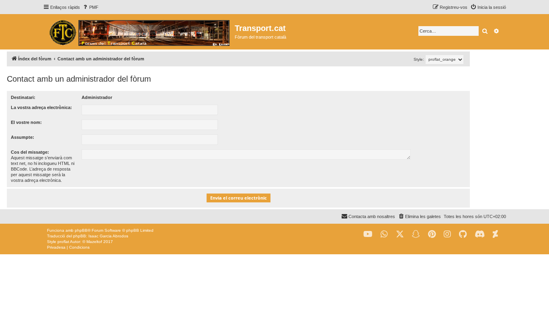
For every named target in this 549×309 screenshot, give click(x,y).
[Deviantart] (495, 234)
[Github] (463, 234)
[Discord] (480, 234)
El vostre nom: (26, 122)
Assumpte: (22, 137)
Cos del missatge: (30, 152)
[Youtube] (368, 234)
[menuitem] (90, 7)
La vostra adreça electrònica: (41, 107)
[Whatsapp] (384, 234)
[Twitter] (400, 234)
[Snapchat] (416, 234)
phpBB (81, 230)
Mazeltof (94, 241)
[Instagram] (447, 234)
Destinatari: (23, 97)
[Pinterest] (432, 234)
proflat (63, 241)
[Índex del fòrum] (139, 31)
